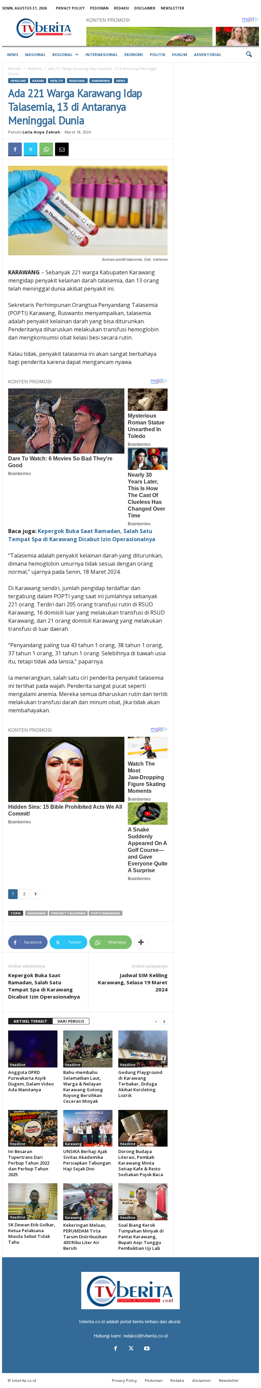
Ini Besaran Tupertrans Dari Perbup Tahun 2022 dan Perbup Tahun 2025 (28, 1162)
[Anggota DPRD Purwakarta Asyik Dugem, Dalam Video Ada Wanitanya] (32, 1048)
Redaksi (121, 8)
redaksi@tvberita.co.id (145, 1335)
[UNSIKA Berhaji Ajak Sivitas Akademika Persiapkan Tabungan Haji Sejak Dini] (87, 1128)
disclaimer (144, 8)
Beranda (14, 68)
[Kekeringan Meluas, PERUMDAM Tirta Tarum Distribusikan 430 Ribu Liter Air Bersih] (87, 1201)
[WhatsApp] (46, 149)
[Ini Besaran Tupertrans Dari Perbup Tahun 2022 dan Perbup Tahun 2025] (32, 1128)
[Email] (62, 149)
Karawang (101, 80)
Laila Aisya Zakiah (41, 131)
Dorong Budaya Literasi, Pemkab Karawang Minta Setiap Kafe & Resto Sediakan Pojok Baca (140, 1162)
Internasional (101, 54)
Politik (157, 54)
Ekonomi (133, 54)
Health (56, 80)
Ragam (38, 80)
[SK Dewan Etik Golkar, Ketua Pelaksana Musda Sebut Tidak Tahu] (32, 1201)
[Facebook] (15, 149)
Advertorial (207, 54)
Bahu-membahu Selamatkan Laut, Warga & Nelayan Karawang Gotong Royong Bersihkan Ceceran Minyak (83, 1086)
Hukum (179, 54)
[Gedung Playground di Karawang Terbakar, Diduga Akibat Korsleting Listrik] (143, 1048)
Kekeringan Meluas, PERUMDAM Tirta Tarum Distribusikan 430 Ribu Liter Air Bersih (85, 1236)
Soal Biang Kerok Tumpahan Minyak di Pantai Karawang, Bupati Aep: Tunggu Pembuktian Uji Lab (141, 1236)
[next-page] (164, 1021)
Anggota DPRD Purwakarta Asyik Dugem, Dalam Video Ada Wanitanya (31, 1081)
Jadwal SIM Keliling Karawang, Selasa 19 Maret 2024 (133, 982)
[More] (141, 942)
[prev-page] (156, 1021)
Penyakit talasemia (68, 913)
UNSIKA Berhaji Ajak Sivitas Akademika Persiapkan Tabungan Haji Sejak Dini (87, 1160)
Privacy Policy (70, 8)
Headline (35, 68)
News (12, 54)
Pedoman (99, 8)
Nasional (35, 54)
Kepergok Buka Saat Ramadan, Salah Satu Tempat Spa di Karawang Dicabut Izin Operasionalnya (44, 986)
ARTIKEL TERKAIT (30, 1021)
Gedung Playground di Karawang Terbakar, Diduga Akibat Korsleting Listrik (140, 1083)
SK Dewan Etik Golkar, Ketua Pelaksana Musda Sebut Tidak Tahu (31, 1233)
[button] (248, 54)
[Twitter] (30, 149)
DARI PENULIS (70, 1021)
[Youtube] (146, 1349)
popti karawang (105, 913)
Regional (62, 54)
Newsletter (172, 8)
